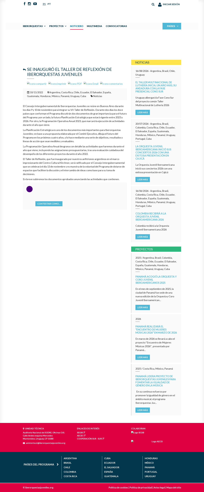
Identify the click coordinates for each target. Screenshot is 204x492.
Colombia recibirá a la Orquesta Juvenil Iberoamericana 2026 (150, 216)
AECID (80, 435)
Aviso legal (159, 487)
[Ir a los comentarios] (111, 83)
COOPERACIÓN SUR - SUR (89, 439)
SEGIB (80, 432)
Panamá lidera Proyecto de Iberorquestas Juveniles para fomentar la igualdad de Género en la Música (155, 381)
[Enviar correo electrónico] (91, 83)
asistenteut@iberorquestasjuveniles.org (45, 443)
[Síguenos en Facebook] (24, 4)
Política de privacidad (141, 487)
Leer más (142, 112)
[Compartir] (37, 83)
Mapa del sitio (174, 487)
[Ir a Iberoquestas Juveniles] (95, 10)
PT (49, 4)
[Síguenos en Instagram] (29, 4)
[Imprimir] (57, 83)
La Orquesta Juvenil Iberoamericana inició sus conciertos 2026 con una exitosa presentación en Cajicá (153, 152)
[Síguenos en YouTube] (35, 4)
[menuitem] (35, 26)
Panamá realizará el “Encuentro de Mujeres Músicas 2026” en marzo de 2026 (156, 329)
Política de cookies (118, 487)
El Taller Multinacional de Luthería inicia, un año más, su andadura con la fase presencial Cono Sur (156, 87)
